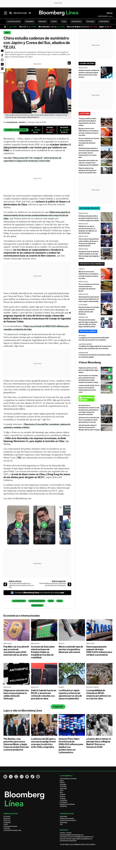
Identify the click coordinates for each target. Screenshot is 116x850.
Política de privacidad (67, 818)
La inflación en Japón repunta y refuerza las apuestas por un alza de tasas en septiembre (70, 694)
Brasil (62, 780)
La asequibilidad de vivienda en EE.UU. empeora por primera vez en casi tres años (98, 694)
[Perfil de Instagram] (21, 776)
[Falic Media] (98, 16)
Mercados (7, 818)
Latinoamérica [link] (76, 21)
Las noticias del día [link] (14, 21)
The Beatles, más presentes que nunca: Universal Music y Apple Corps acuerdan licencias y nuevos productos (16, 744)
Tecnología (63, 822)
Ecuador (63, 794)
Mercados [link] (42, 21)
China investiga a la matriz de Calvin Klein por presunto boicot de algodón (52, 584)
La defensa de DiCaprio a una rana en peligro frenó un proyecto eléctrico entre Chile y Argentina (43, 743)
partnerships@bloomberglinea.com (71, 835)
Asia (7, 33)
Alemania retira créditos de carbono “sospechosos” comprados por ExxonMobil (88, 163)
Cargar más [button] (58, 707)
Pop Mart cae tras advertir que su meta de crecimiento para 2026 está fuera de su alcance (16, 650)
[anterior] (5, 584)
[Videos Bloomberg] (96, 362)
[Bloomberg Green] (96, 398)
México (62, 782)
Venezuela (63, 788)
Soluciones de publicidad (68, 841)
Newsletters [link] (29, 21)
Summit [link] (53, 21)
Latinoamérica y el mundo (68, 778)
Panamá (62, 796)
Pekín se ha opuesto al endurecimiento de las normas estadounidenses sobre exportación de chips (37, 215)
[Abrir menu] (6, 13)
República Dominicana (67, 804)
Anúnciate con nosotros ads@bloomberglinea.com (76, 837)
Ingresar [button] (109, 13)
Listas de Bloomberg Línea (12, 830)
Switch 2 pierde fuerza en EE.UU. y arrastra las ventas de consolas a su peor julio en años (43, 694)
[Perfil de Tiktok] (32, 776)
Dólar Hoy (7, 820)
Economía (7, 816)
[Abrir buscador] (10, 13)
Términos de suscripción (68, 820)
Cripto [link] (64, 21)
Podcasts (7, 828)
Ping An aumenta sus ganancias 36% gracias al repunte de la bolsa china (87, 170)
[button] (69, 63)
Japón (60, 601)
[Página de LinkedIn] (27, 776)
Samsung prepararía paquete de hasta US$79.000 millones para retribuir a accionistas (99, 650)
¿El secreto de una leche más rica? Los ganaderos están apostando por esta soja (89, 420)
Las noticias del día (19, 601)
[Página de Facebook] (5, 776)
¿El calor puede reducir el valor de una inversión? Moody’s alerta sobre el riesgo (89, 427)
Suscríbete (63, 816)
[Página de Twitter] (11, 776)
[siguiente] (69, 584)
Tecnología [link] (90, 21)
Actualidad (7, 822)
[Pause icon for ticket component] (5, 26)
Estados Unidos (37, 605)
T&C (61, 824)
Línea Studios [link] (103, 21)
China (51, 601)
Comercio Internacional (37, 601)
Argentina (63, 784)
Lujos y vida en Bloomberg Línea (23, 710)
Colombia (63, 786)
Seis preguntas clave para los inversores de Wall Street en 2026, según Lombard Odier (89, 299)
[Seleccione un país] (30, 13)
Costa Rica (63, 800)
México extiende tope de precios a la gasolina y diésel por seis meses (71, 649)
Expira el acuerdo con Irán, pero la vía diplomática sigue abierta (89, 370)
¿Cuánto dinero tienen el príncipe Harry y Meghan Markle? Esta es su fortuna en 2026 (98, 743)
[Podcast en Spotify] (38, 776)
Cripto (6, 824)
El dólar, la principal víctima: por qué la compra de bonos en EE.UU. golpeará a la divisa (89, 218)
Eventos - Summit (65, 833)
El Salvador (63, 802)
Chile (61, 790)
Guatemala (63, 806)
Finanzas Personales (10, 826)
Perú (61, 792)
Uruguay (62, 798)
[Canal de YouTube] (16, 776)
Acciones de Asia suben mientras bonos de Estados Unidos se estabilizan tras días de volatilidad (43, 652)
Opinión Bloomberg (88, 331)
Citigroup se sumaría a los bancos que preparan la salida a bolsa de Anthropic (16, 694)
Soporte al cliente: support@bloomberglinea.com (76, 839)
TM (18, 457)
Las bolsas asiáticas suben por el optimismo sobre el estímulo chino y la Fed (21, 585)
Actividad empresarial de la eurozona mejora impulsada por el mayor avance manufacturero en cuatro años (88, 152)
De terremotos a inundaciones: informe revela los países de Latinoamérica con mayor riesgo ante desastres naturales (89, 409)
